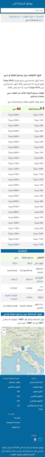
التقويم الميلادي (36, 400)
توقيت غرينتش (14, 382)
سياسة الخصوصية (13, 422)
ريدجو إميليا (14, 16)
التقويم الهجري (37, 396)
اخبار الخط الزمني (36, 382)
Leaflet (30, 374)
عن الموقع (16, 427)
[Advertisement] (22, 48)
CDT (18, 396)
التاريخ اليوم (38, 391)
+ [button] (4, 329)
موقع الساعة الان (23, 3)
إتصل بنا (17, 417)
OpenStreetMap (39, 374)
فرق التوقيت (28, 16)
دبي (16, 257)
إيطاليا (29, 297)
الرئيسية (40, 16)
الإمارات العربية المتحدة (11, 297)
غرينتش (40, 281)
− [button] (4, 333)
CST (18, 405)
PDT (18, 400)
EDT (18, 391)
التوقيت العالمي (14, 386)
